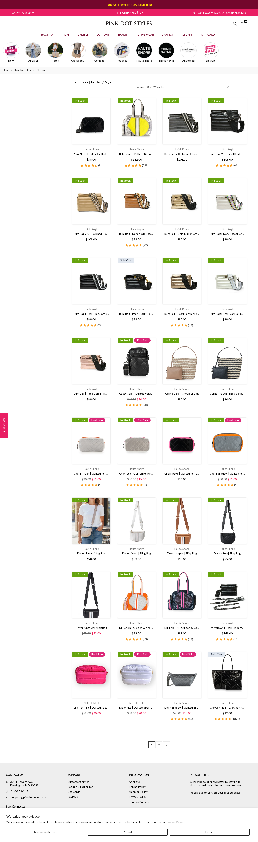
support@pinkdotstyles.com (28, 797)
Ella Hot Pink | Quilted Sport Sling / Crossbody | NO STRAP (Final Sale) (91, 707)
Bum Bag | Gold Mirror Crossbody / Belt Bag (181, 233)
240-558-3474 (25, 13)
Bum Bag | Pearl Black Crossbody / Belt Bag (91, 313)
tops (65, 34)
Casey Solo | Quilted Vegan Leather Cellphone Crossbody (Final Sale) (136, 393)
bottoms (103, 34)
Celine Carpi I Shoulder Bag (182, 393)
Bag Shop (47, 34)
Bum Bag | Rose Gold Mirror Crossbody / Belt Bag (91, 393)
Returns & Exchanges (80, 786)
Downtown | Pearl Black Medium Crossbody (227, 627)
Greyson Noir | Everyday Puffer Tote (227, 707)
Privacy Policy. (175, 822)
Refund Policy (137, 786)
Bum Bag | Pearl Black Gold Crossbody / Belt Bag (136, 313)
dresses (82, 34)
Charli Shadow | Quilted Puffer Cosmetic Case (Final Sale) (227, 473)
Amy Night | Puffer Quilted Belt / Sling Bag (91, 154)
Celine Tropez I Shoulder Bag (227, 393)
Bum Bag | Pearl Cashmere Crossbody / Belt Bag (181, 313)
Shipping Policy (138, 791)
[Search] (235, 23)
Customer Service (78, 781)
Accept (128, 832)
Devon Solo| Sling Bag (227, 553)
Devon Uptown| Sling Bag (91, 627)
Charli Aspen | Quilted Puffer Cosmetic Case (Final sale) (91, 473)
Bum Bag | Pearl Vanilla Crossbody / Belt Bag (227, 313)
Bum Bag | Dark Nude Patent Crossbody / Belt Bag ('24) (136, 233)
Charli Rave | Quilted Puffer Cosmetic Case (181, 473)
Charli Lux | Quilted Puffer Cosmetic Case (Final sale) (136, 473)
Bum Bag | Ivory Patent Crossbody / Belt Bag (227, 233)
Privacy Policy (137, 796)
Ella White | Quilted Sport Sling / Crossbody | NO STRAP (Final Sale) (136, 707)
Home (6, 70)
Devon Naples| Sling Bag (182, 553)
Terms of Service (139, 802)
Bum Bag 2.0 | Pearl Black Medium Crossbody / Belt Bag (227, 154)
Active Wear (145, 34)
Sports (123, 34)
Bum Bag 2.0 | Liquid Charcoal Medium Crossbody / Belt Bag (181, 154)
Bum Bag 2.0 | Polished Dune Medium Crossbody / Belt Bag (91, 233)
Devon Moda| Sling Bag (136, 553)
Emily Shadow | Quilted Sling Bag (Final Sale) (181, 707)
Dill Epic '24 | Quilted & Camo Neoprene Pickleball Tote (181, 627)
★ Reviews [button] (4, 425)
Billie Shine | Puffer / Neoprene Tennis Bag (136, 154)
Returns (187, 34)
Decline (209, 832)
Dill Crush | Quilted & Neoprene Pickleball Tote (136, 627)
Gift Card (208, 34)
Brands (167, 34)
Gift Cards (74, 791)
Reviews (73, 796)
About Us (134, 781)
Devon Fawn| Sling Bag (91, 553)
